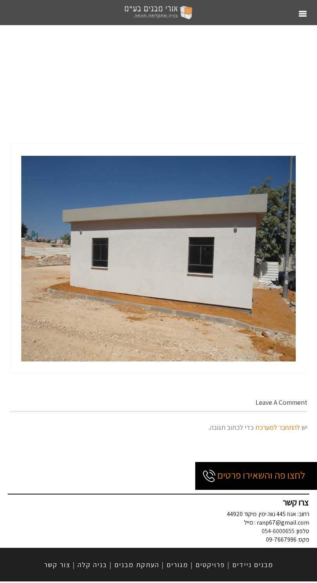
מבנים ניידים (252, 564)
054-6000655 (278, 531)
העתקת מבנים (136, 564)
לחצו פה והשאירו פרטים (260, 474)
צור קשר (57, 564)
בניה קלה (92, 564)
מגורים (177, 564)
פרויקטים (210, 564)
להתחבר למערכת (277, 427)
